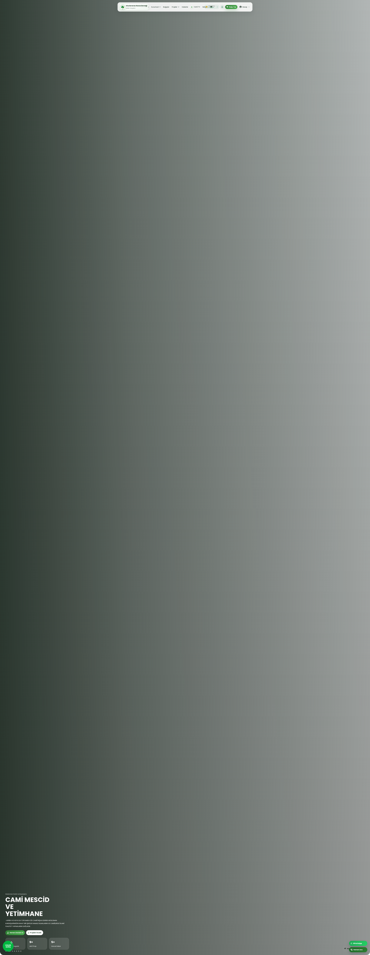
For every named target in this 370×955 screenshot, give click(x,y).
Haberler (185, 7)
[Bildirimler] (222, 7)
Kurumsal (155, 7)
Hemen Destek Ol (16, 933)
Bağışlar (166, 7)
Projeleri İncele (35, 933)
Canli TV (196, 7)
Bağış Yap (232, 7)
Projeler (174, 7)
